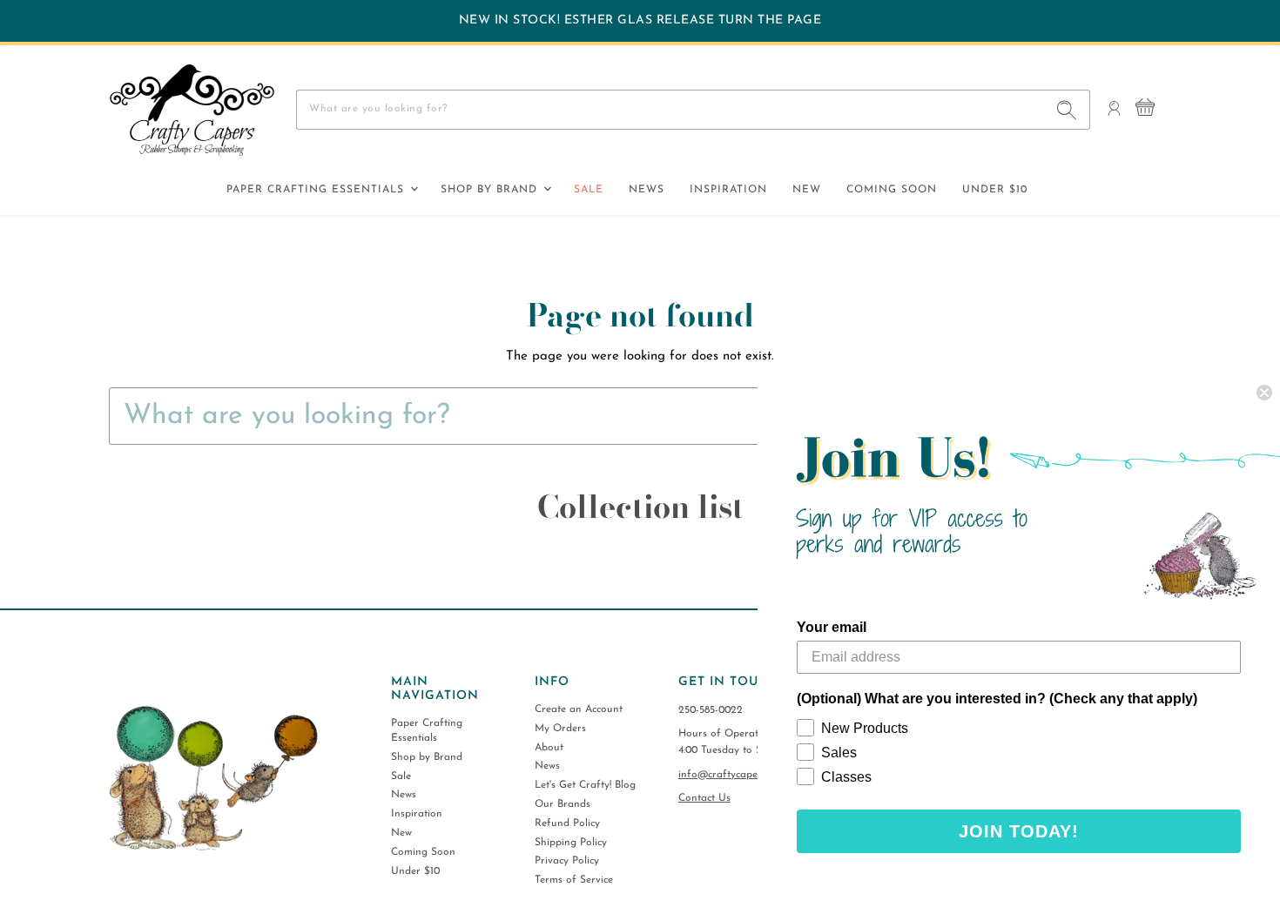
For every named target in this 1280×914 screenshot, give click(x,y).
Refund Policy (567, 823)
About (549, 748)
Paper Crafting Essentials (317, 190)
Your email (831, 627)
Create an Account (579, 709)
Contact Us (704, 798)
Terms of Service (574, 880)
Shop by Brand (491, 190)
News (646, 190)
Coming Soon (891, 190)
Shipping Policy (571, 842)
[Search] (1067, 110)
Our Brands (562, 804)
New (806, 190)
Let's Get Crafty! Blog (585, 785)
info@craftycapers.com (732, 775)
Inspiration (728, 190)
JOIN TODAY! (1019, 831)
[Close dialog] (1264, 392)
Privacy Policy (567, 861)
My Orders (560, 728)
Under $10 (994, 190)
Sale (588, 190)
